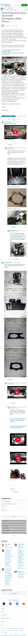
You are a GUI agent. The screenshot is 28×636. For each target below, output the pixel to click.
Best (14, 119)
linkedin (17, 604)
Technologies (3, 615)
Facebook (10, 604)
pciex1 (5, 520)
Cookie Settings (4, 632)
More (4, 9)
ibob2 (5, 532)
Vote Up (5, 144)
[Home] (5, 5)
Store (2, 624)
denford (6, 525)
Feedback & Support (9, 628)
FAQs (16, 628)
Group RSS (14, 593)
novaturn (6, 528)
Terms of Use (20, 628)
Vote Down (6, 144)
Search (14, 5)
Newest (18, 119)
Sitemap (21, 630)
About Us (2, 628)
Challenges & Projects (5, 618)
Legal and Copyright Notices (13, 630)
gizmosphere (7, 530)
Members (3, 608)
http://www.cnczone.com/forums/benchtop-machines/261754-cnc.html (18, 420)
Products (3, 621)
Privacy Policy (4, 630)
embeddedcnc (8, 25)
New (26, 9)
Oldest (9, 119)
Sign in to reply (8, 116)
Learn (2, 611)
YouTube (24, 604)
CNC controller (18, 236)
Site (11, 5)
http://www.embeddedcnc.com (9, 101)
